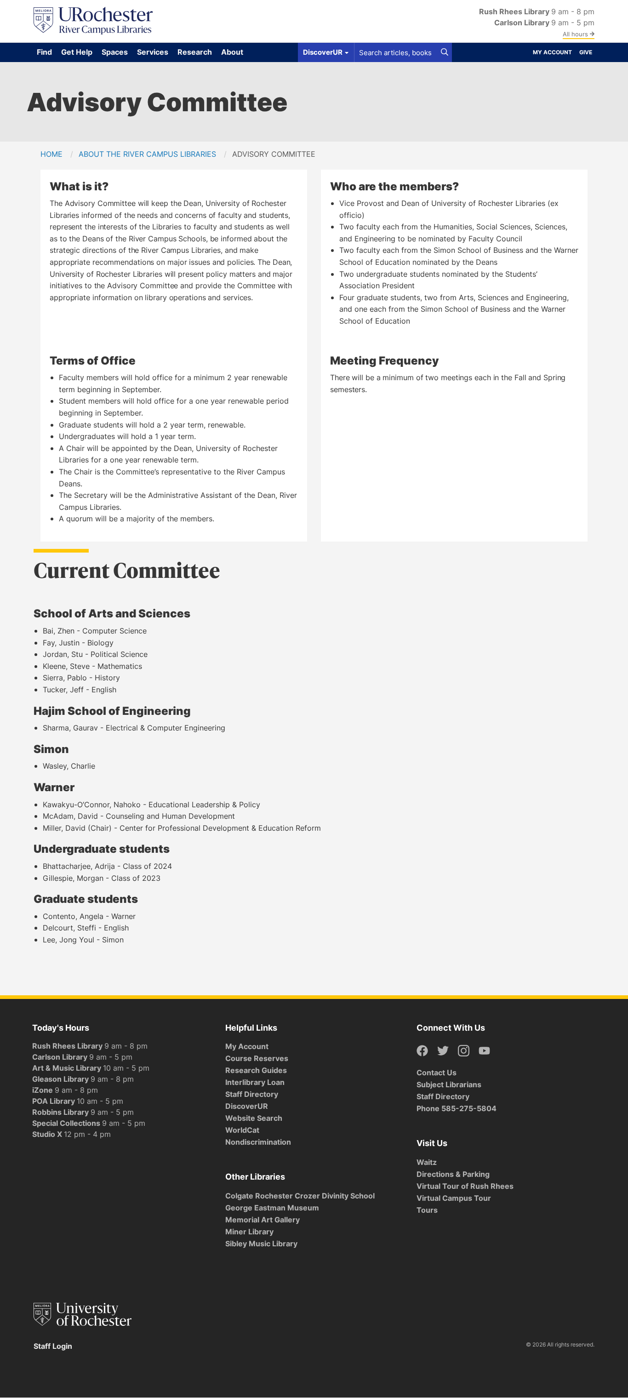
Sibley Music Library (261, 1243)
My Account (552, 52)
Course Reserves (256, 1058)
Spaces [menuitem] (115, 52)
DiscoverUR (246, 1106)
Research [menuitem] (194, 52)
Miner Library (249, 1232)
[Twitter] (443, 1051)
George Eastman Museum (272, 1208)
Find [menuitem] (44, 52)
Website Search (253, 1118)
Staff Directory (251, 1094)
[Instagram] (463, 1051)
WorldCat (242, 1130)
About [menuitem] (232, 52)
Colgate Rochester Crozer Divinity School (300, 1196)
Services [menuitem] (152, 52)
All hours (576, 34)
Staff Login (53, 1346)
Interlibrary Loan (255, 1082)
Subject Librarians (449, 1084)
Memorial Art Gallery (262, 1220)
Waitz (427, 1162)
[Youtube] (484, 1051)
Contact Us (437, 1072)
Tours (427, 1210)
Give (585, 52)
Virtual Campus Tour (454, 1198)
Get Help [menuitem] (76, 52)
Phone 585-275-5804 (457, 1108)
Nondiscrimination (258, 1142)
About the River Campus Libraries (147, 154)
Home (51, 154)
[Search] (444, 52)
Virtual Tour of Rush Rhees (465, 1186)
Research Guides (256, 1070)
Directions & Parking (453, 1174)
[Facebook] (422, 1051)
